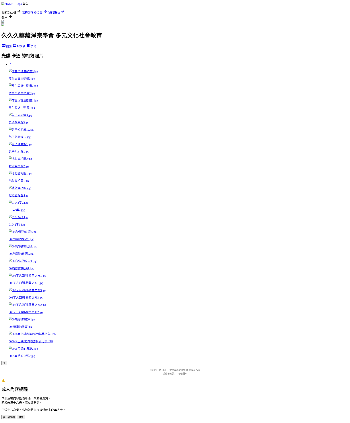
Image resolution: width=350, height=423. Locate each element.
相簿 (9, 46)
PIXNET (162, 370)
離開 (21, 417)
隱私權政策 (168, 373)
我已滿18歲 (9, 417)
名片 (33, 46)
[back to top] (4, 363)
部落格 (21, 46)
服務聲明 (182, 373)
